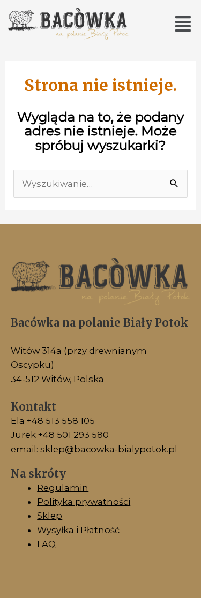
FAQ (46, 544)
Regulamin (62, 487)
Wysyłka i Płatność (78, 530)
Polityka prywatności (83, 501)
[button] (183, 24)
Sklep (49, 515)
